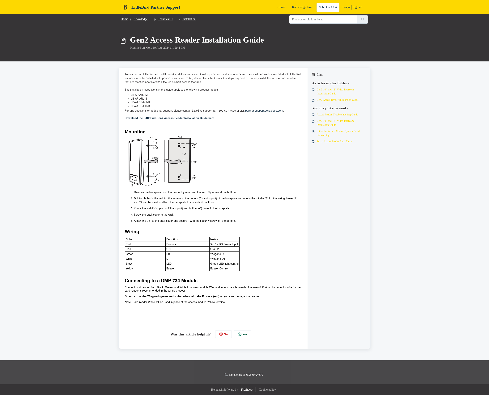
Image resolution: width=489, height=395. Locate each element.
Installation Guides (193, 19)
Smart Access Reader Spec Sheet (334, 141)
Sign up (357, 7)
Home (281, 7)
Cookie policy (267, 389)
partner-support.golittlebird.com (264, 110)
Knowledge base (302, 7)
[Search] (362, 19)
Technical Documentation (173, 19)
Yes (244, 334)
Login (346, 7)
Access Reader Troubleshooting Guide (337, 114)
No (225, 334)
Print (319, 74)
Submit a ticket (328, 7)
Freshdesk (247, 389)
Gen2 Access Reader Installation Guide (338, 99)
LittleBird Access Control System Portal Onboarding (338, 133)
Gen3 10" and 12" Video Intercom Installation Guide (335, 91)
